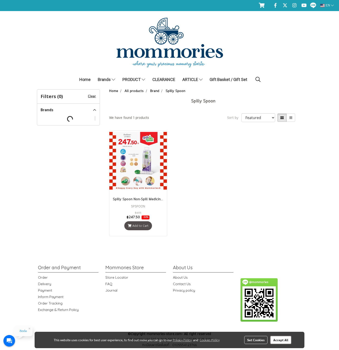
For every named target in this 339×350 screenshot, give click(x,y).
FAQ (108, 284)
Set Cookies (256, 340)
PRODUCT (132, 79)
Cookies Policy (210, 340)
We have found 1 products (129, 117)
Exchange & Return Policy (58, 310)
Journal (111, 290)
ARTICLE (190, 79)
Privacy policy (184, 290)
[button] (258, 79)
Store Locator (116, 277)
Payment (45, 290)
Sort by (234, 117)
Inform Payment (50, 297)
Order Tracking (50, 303)
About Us (180, 277)
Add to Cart (140, 225)
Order (43, 277)
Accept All (280, 340)
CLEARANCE (163, 79)
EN (328, 5)
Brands (105, 79)
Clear (92, 96)
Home (85, 79)
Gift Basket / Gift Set (228, 79)
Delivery (44, 284)
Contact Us (182, 284)
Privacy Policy (182, 340)
